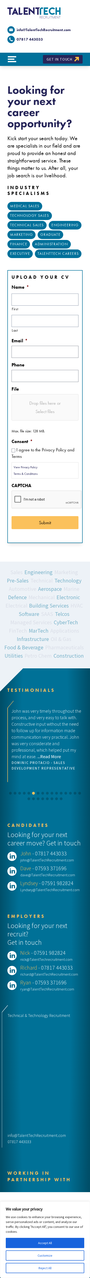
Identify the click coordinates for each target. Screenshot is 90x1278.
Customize (45, 1255)
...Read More (49, 756)
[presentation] (47, 500)
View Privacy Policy (25, 467)
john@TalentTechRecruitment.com (47, 860)
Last (15, 330)
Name (20, 287)
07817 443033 (19, 1141)
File (15, 389)
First (15, 309)
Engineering (65, 225)
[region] (45, 1239)
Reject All (45, 1268)
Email (20, 341)
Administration (51, 244)
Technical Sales (27, 225)
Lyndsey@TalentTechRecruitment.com (50, 889)
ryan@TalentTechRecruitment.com (47, 989)
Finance (18, 244)
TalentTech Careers (58, 253)
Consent (22, 441)
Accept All (45, 1243)
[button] (10, 793)
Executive (20, 253)
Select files (45, 411)
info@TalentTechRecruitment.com (44, 29)
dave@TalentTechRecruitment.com (47, 875)
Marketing (21, 234)
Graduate (50, 234)
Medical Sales (24, 206)
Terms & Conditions (26, 474)
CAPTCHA (21, 485)
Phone (18, 365)
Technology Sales (29, 215)
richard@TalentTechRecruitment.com (49, 974)
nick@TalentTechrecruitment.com (46, 959)
